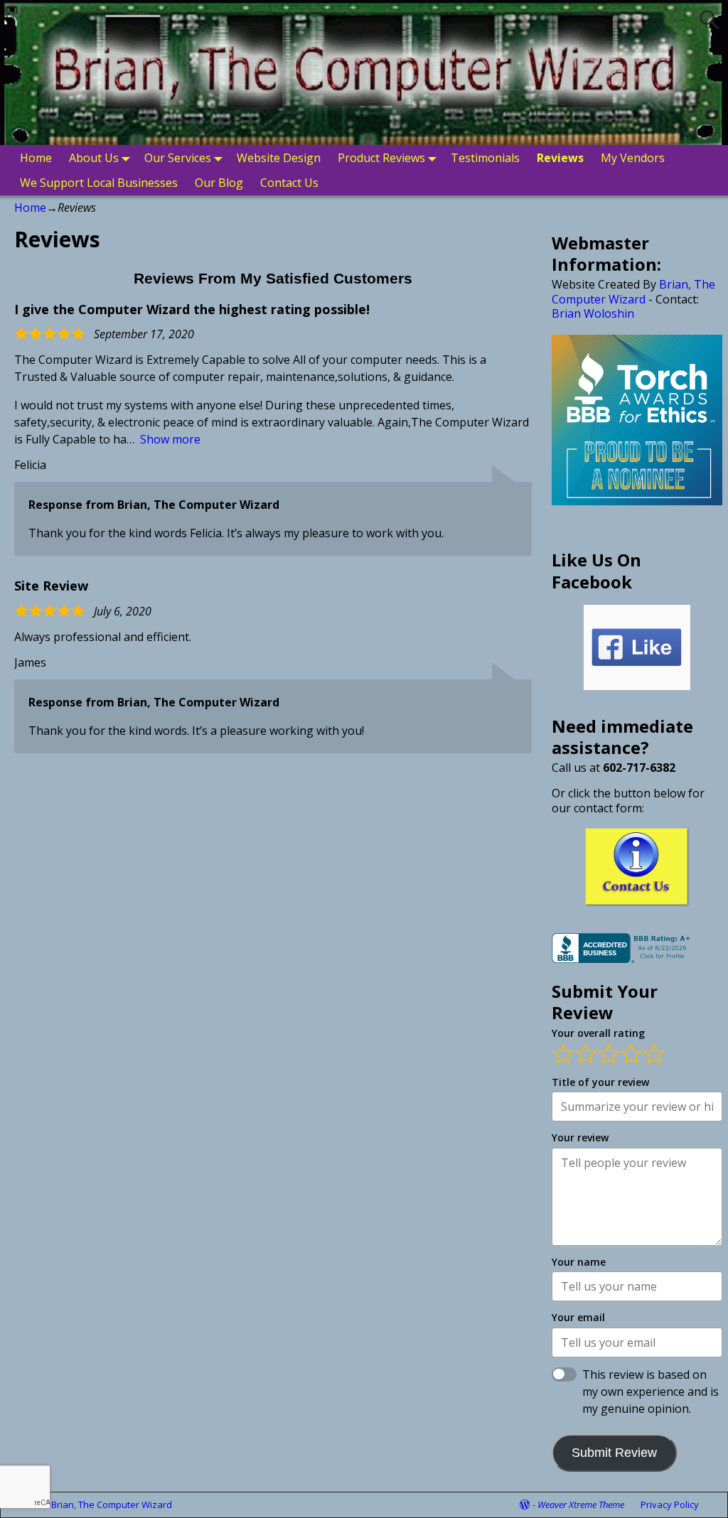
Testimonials (485, 158)
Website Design (279, 158)
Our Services (177, 158)
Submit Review (614, 1453)
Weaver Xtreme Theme (580, 1504)
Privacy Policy (670, 1504)
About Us (94, 158)
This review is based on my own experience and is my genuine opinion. (650, 1391)
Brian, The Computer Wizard (633, 291)
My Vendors (633, 158)
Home (36, 158)
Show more (170, 439)
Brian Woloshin (593, 313)
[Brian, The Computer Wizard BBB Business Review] (623, 959)
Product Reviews (381, 158)
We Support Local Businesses (99, 182)
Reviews (560, 158)
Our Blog (219, 182)
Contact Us (289, 182)
